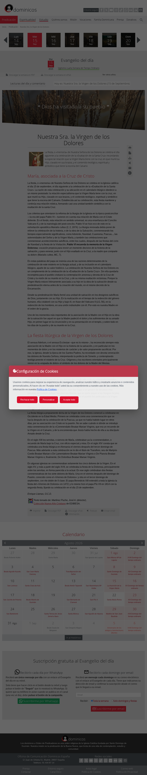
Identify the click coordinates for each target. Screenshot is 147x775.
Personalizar (49, 399)
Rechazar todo (27, 399)
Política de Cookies (47, 389)
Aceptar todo (69, 399)
